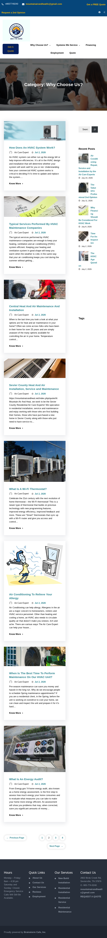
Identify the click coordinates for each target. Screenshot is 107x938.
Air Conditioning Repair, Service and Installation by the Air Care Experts (88, 165)
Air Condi (85, 344)
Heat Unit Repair (88, 440)
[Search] (95, 129)
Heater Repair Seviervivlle (87, 427)
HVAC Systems (87, 452)
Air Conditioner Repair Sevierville (88, 364)
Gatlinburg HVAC (88, 416)
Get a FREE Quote (96, 4)
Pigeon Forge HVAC (87, 496)
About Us (37, 878)
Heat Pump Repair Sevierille (88, 434)
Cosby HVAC (86, 400)
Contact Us (38, 882)
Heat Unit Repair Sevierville (88, 446)
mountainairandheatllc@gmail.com (44, 4)
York (82, 630)
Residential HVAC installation (86, 512)
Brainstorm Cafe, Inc (34, 932)
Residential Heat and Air (88, 503)
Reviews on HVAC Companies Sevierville (86, 534)
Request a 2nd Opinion (13, 12)
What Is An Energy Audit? (26, 779)
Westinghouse (87, 625)
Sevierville (85, 574)
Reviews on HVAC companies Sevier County (88, 522)
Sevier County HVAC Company (87, 568)
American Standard (85, 372)
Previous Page (15, 838)
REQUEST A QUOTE (90, 896)
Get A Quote (10, 49)
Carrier (83, 395)
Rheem (84, 543)
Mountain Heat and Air (87, 484)
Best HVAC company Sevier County (88, 381)
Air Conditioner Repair (87, 357)
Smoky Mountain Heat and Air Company (88, 597)
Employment (39, 896)
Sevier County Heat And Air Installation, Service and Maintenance (34, 387)
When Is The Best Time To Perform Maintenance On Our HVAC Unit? (32, 675)
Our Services (39, 887)
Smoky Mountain (88, 590)
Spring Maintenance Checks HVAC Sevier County (87, 616)
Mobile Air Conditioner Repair (86, 476)
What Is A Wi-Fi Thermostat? (28, 488)
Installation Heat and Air (88, 458)
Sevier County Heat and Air (87, 553)
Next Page (56, 846)
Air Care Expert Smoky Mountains (87, 337)
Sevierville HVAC (88, 586)
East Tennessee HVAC (88, 405)
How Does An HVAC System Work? (32, 147)
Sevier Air (85, 547)
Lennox (84, 464)
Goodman (85, 421)
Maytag (84, 469)
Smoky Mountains (85, 606)
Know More (15, 183)
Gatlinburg (85, 412)
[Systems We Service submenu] (79, 45)
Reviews (36, 892)
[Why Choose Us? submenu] (50, 45)
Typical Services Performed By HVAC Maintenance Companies (33, 225)
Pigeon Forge (87, 491)
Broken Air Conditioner (86, 389)
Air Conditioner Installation (87, 350)
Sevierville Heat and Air (87, 579)
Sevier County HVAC (87, 560)
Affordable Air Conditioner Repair (87, 326)
